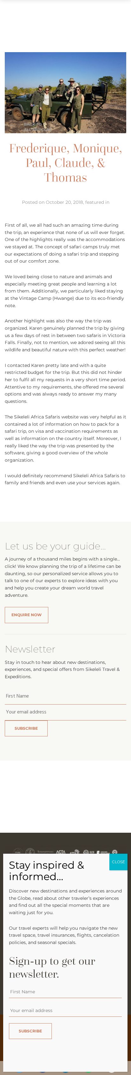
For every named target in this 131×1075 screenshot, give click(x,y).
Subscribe (26, 728)
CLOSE (118, 861)
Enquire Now (26, 614)
